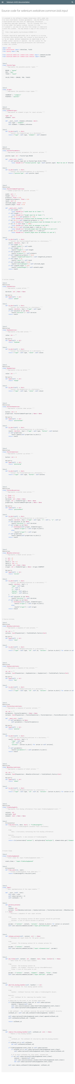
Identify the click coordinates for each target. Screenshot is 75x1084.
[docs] (5, 63)
